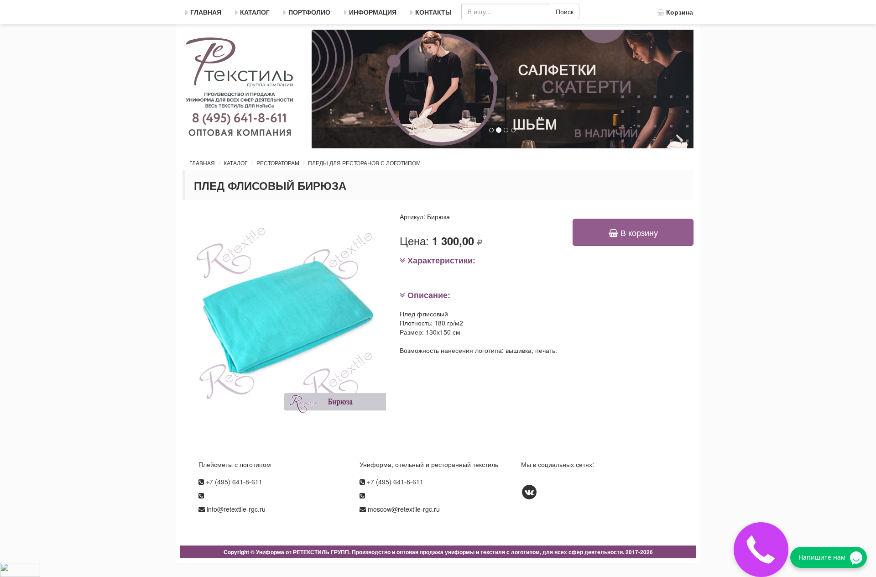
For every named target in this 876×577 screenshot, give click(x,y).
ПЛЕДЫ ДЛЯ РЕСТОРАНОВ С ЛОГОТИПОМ (364, 163)
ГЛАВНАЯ (202, 163)
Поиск (565, 11)
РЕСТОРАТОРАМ (277, 163)
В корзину (638, 232)
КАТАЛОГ (236, 163)
